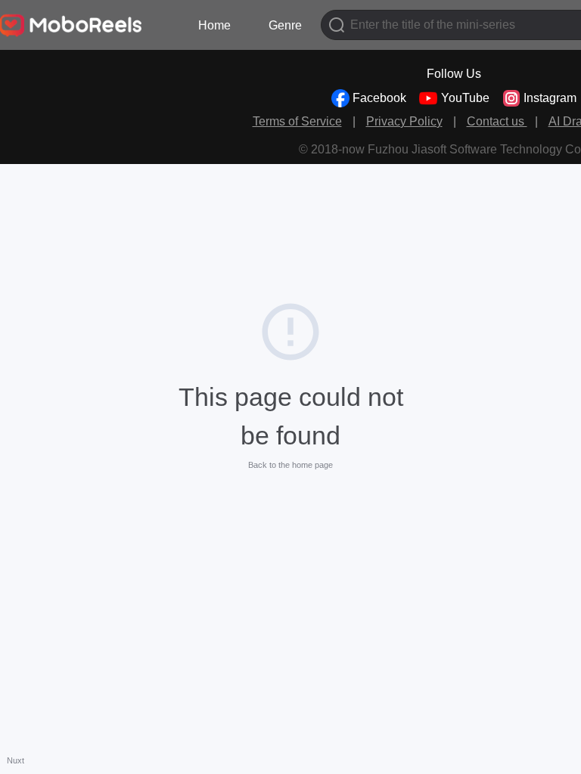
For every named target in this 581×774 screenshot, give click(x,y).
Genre (285, 25)
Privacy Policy (404, 121)
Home (214, 25)
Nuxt (15, 760)
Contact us (497, 121)
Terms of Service (297, 121)
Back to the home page (290, 464)
